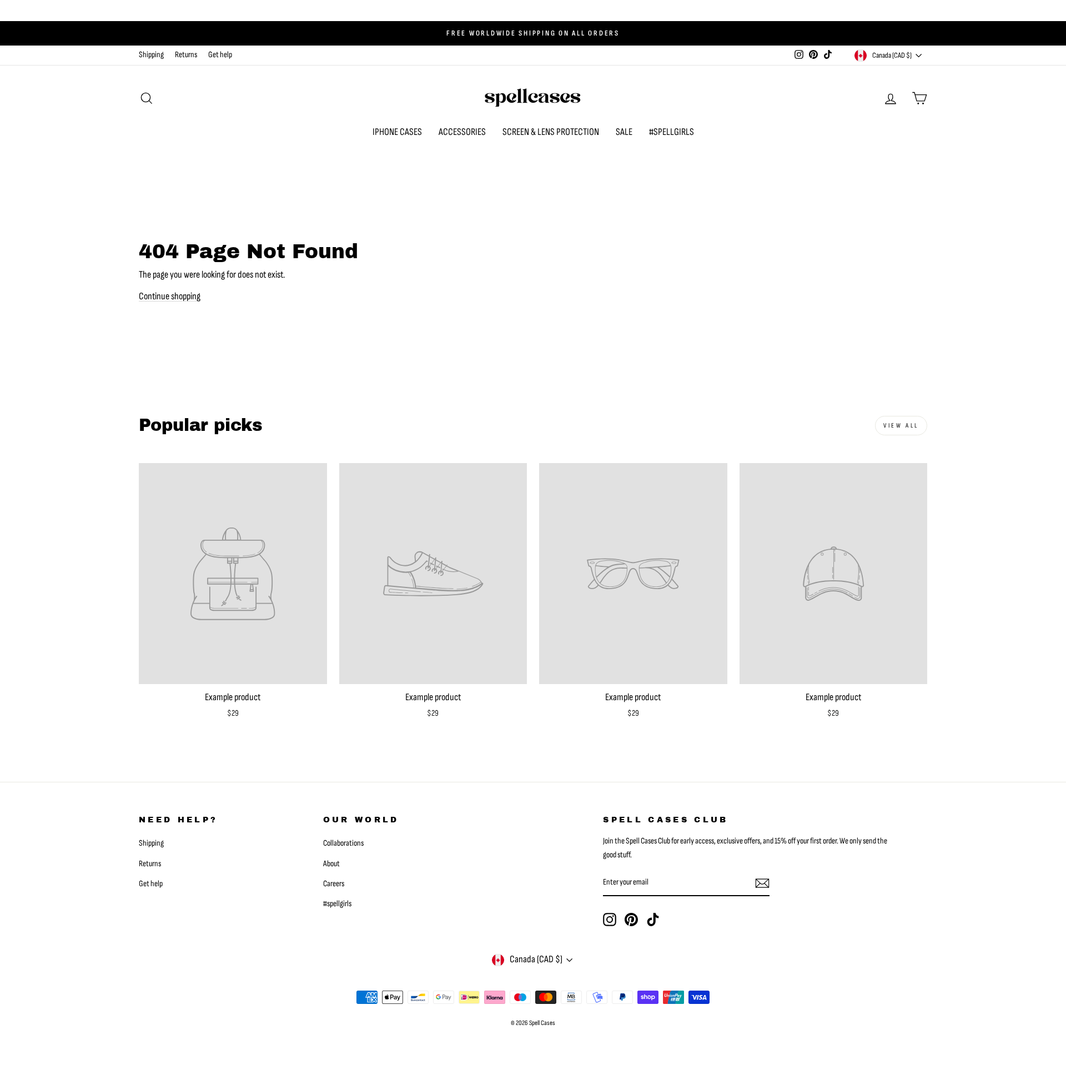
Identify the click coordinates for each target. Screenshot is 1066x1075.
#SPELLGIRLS (671, 132)
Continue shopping (169, 296)
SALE (624, 132)
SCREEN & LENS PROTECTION (550, 132)
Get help (220, 54)
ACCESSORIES (462, 132)
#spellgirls (337, 903)
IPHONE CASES (397, 132)
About (331, 863)
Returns (186, 54)
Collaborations (343, 843)
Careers (333, 883)
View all (901, 425)
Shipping (151, 54)
